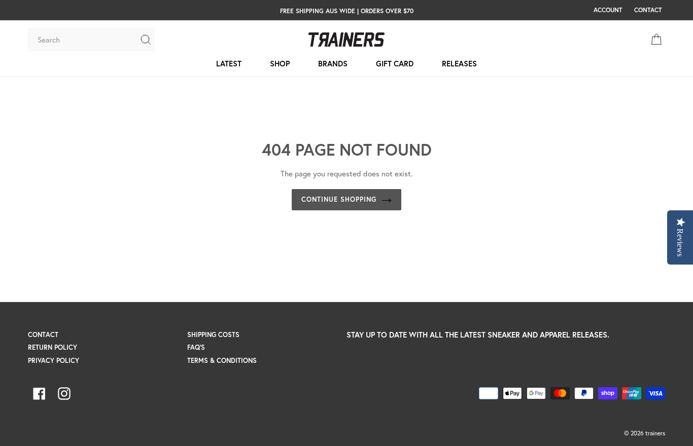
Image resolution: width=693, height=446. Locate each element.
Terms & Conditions (222, 360)
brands (333, 63)
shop (280, 63)
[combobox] (83, 39)
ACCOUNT (608, 10)
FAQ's (196, 347)
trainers (655, 433)
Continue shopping (339, 199)
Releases (459, 63)
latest (228, 63)
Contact (43, 334)
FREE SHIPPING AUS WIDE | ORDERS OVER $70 (346, 11)
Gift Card (394, 63)
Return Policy (52, 347)
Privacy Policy (53, 360)
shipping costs (213, 334)
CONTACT (648, 10)
